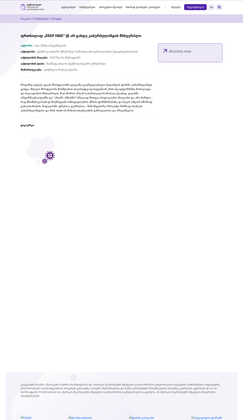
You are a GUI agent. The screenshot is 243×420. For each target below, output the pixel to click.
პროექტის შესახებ (110, 7)
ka (211, 7)
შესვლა (176, 7)
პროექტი (56, 18)
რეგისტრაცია (195, 7)
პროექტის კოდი (180, 51)
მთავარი (26, 18)
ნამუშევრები (87, 7)
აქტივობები (68, 7)
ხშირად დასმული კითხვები (143, 7)
